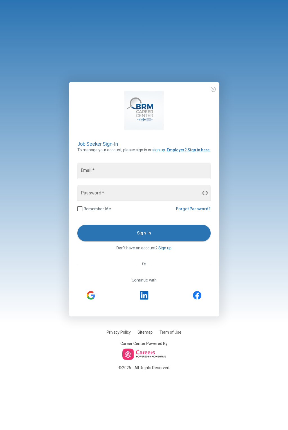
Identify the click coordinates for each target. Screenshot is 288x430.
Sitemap (145, 332)
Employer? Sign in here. (189, 150)
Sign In (144, 233)
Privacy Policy (119, 332)
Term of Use (170, 332)
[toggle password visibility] (205, 193)
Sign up (165, 248)
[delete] (213, 89)
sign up (158, 150)
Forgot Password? (193, 209)
